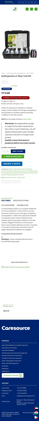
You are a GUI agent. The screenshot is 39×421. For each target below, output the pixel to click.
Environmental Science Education (11, 171)
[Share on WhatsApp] (3, 181)
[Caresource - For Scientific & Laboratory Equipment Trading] (15, 9)
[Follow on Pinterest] (30, 2)
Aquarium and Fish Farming (29, 171)
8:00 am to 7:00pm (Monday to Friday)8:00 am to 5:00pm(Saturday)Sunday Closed (26, 402)
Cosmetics (5, 366)
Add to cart (18, 151)
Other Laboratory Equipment (10, 363)
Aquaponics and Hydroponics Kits (14, 173)
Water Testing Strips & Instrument (11, 361)
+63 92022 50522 (22, 390)
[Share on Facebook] (6, 181)
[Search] (31, 9)
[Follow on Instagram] (21, 2)
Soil (2, 173)
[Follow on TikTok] (24, 2)
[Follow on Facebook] (19, 2)
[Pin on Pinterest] (16, 181)
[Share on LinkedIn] (19, 181)
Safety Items (5, 371)
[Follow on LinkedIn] (33, 2)
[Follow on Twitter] (27, 2)
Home (3, 73)
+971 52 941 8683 (9, 3)
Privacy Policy (26, 412)
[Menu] (2, 9)
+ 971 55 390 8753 (22, 393)
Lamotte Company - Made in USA (15, 177)
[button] (13, 157)
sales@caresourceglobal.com (26, 396)
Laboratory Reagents (8, 350)
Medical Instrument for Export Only (12, 355)
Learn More (27, 119)
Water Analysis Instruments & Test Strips (20, 73)
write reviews (7, 88)
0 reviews (14, 86)
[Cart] (36, 9)
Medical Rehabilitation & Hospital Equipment (15, 345)
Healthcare (5, 368)
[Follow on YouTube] (36, 2)
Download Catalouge (11, 375)
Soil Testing (7, 175)
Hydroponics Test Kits (17, 175)
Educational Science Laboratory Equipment (14, 353)
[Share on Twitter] (9, 181)
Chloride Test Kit (8, 306)
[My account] (27, 9)
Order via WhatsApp (13, 156)
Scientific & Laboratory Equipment (12, 358)
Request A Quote (12, 164)
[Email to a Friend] (12, 181)
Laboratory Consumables (9, 348)
